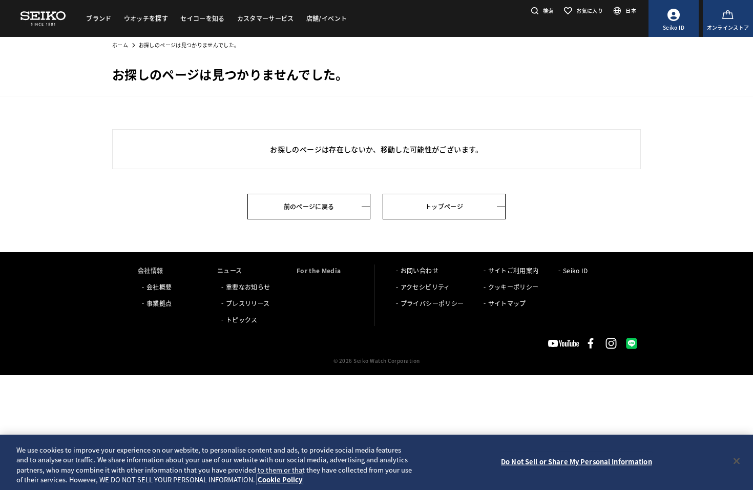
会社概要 (159, 286)
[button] (541, 10)
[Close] (736, 461)
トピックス (242, 319)
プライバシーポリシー (432, 303)
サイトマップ (507, 303)
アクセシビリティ (425, 286)
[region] (376, 462)
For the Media (319, 270)
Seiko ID (575, 270)
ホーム (120, 45)
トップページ (444, 206)
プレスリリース (247, 303)
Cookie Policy (280, 479)
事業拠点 (159, 303)
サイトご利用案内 (513, 270)
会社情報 (150, 270)
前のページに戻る (309, 206)
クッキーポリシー (513, 286)
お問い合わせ (419, 270)
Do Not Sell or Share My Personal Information (576, 461)
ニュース (229, 270)
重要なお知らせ (248, 286)
